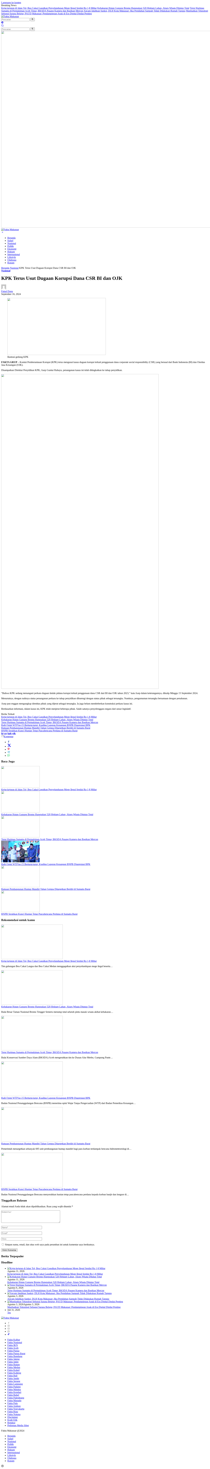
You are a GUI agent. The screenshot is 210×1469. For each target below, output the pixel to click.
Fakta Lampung (15, 1384)
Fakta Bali (12, 1375)
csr (5, 733)
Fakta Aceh (12, 1348)
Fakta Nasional (14, 1342)
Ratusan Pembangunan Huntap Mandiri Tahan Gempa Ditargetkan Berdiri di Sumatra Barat (45, 728)
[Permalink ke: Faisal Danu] (3, 288)
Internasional (13, 254)
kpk (10, 733)
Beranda (11, 238)
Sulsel (10, 240)
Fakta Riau (12, 1411)
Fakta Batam (13, 1364)
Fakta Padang (14, 1386)
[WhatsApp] (8, 1331)
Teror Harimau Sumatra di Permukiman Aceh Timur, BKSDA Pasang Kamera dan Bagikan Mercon (49, 722)
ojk (14, 733)
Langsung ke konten (11, 2)
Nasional (11, 243)
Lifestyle (11, 257)
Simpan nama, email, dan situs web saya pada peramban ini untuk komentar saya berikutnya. (50, 1244)
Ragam (10, 262)
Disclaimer (12, 1417)
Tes (9, 1312)
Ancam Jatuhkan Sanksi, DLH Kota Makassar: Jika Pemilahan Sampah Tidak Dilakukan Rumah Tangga (134, 11)
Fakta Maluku (14, 1389)
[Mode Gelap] (2, 23)
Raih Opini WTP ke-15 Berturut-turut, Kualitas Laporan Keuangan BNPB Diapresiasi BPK (45, 725)
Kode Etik (12, 1420)
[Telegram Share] (8, 752)
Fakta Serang (13, 1381)
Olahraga (11, 260)
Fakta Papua (13, 1350)
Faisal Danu (7, 291)
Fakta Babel (13, 1395)
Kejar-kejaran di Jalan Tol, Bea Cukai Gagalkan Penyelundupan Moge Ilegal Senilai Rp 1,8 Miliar (49, 8)
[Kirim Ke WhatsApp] (8, 755)
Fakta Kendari (14, 1392)
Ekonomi (11, 249)
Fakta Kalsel (13, 1370)
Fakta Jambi (13, 1378)
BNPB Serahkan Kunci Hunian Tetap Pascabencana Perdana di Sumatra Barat (39, 730)
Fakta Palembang (15, 1397)
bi (2, 733)
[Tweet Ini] (9, 746)
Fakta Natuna (13, 1414)
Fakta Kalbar (13, 1339)
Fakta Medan (13, 1367)
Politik (10, 246)
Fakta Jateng (13, 1359)
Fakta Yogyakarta (15, 1409)
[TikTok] (8, 1334)
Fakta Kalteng (14, 1373)
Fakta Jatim (12, 1362)
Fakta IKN (12, 1345)
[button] (32, 19)
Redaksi (11, 1422)
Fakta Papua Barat (16, 1353)
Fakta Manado (14, 1400)
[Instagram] (8, 1326)
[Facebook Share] (8, 742)
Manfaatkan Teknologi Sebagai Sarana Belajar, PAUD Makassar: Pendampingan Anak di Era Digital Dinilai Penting (64, 1307)
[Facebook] (8, 1323)
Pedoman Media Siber (18, 1425)
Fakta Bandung (14, 1356)
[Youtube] (8, 1328)
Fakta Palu (12, 1403)
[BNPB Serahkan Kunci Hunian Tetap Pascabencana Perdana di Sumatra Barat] (20, 911)
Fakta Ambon (14, 1406)
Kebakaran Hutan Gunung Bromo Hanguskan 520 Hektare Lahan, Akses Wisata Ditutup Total (143, 8)
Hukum (11, 251)
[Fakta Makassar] (10, 16)
